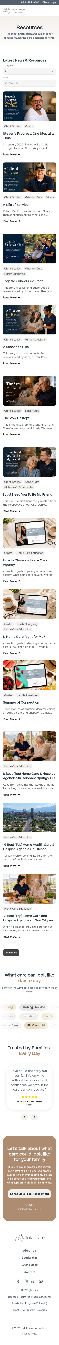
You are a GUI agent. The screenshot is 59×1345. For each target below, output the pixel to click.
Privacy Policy (29, 1333)
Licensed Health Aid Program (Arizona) (29, 1296)
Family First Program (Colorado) (29, 1303)
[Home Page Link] (14, 11)
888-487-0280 (29, 1209)
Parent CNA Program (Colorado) (29, 1309)
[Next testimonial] (34, 1117)
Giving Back (29, 1264)
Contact (29, 1272)
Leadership (29, 1257)
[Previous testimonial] (24, 1117)
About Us (29, 1250)
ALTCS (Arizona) (29, 1290)
